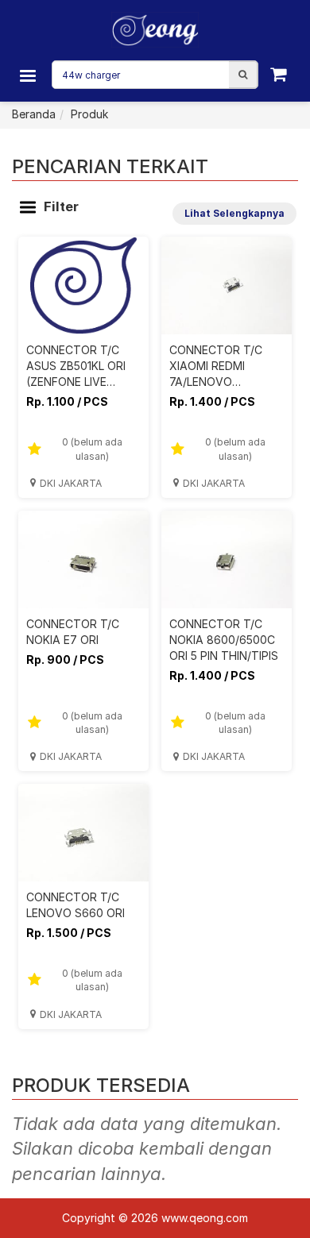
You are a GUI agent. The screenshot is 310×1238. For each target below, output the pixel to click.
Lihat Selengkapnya (234, 213)
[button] (242, 74)
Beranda (34, 114)
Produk (89, 114)
